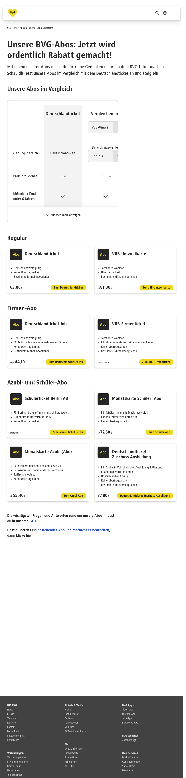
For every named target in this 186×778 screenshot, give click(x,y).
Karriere (11, 723)
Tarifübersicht (72, 714)
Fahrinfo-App (128, 714)
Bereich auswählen (106, 147)
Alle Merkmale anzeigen (65, 215)
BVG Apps (128, 705)
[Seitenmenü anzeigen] (173, 13)
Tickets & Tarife (74, 705)
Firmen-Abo (71, 762)
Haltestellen (13, 770)
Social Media (128, 766)
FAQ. (33, 521)
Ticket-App (127, 709)
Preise (68, 709)
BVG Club (69, 766)
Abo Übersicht (45, 28)
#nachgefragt (129, 740)
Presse (10, 714)
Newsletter (128, 770)
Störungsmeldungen (17, 762)
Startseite (12, 28)
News (10, 709)
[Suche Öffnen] (157, 13)
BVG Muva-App (130, 723)
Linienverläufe (14, 766)
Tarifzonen (70, 718)
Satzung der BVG (16, 736)
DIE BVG (12, 705)
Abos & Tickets (27, 28)
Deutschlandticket (74, 749)
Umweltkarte (71, 753)
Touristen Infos (14, 775)
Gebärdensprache (131, 762)
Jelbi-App (127, 718)
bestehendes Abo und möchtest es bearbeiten (73, 530)
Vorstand (12, 718)
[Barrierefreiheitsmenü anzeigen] (165, 13)
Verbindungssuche (16, 757)
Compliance (13, 740)
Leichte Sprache (130, 757)
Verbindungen (15, 753)
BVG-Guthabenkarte (75, 731)
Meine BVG (13, 731)
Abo (67, 744)
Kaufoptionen (71, 723)
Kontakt (11, 727)
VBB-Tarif (69, 727)
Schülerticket (71, 757)
